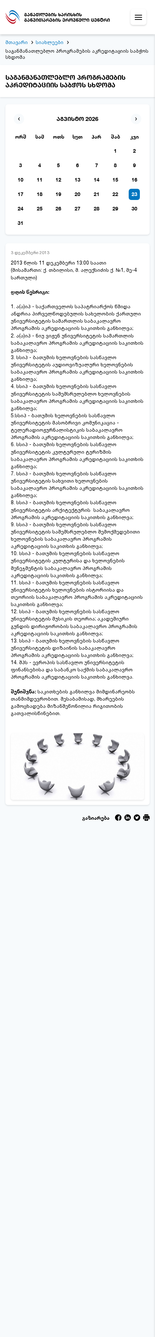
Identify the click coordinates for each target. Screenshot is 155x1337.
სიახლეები (49, 42)
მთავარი (16, 42)
